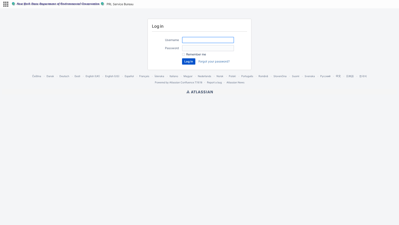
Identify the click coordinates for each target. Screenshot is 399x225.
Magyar (187, 76)
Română (263, 76)
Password (172, 48)
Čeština (36, 76)
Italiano (174, 76)
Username (172, 40)
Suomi (295, 76)
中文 (338, 76)
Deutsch (64, 76)
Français (144, 76)
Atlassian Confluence (181, 82)
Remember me (196, 54)
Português (247, 76)
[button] (6, 4)
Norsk (220, 76)
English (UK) (93, 76)
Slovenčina (280, 76)
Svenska (310, 76)
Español (129, 76)
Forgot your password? (214, 61)
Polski (232, 76)
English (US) (112, 76)
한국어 (363, 76)
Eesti (77, 76)
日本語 (350, 76)
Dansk (50, 76)
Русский (325, 76)
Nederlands (204, 76)
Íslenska (159, 76)
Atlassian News (235, 82)
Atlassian (199, 91)
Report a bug (214, 82)
